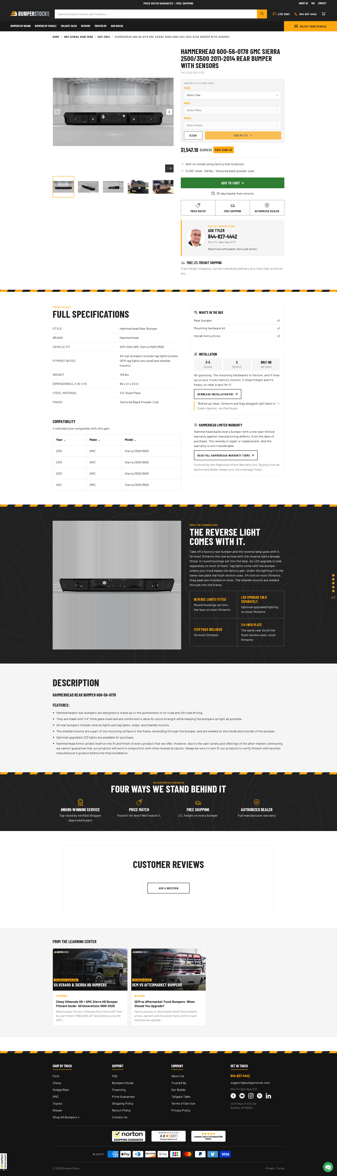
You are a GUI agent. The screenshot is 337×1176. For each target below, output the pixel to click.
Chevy (57, 1083)
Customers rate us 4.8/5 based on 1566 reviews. (208, 1137)
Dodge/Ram (61, 1090)
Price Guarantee (123, 1096)
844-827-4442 (222, 236)
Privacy (270, 1168)
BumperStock (70, 1168)
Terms (280, 1168)
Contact (322, 3)
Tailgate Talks (69, 25)
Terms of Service (183, 1103)
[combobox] (156, 13)
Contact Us (119, 1117)
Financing (119, 1090)
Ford (56, 1076)
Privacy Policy (180, 1110)
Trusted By (100, 25)
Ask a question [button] (168, 888)
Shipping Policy (122, 1103)
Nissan (57, 1110)
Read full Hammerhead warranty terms (223, 455)
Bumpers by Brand (21, 25)
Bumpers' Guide (123, 1083)
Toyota (57, 1103)
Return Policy (121, 1110)
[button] (3, 1162)
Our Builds (117, 25)
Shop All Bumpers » (66, 1117)
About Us (303, 3)
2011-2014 (104, 36)
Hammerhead (129, 338)
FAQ (114, 1076)
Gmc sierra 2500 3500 (78, 36)
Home (56, 36)
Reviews (85, 25)
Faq (313, 3)
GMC (56, 1096)
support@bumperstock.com (250, 1083)
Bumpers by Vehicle (46, 25)
